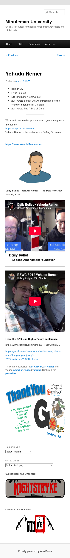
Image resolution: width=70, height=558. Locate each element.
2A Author (48, 366)
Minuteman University (28, 21)
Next (61, 55)
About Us (50, 43)
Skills (20, 43)
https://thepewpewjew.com (19, 128)
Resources (34, 43)
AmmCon (18, 370)
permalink (10, 373)
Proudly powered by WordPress (35, 551)
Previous (11, 55)
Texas (27, 370)
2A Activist (36, 366)
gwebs (37, 370)
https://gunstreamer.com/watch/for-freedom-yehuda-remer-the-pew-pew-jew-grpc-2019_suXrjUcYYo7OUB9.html (33, 355)
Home (9, 43)
